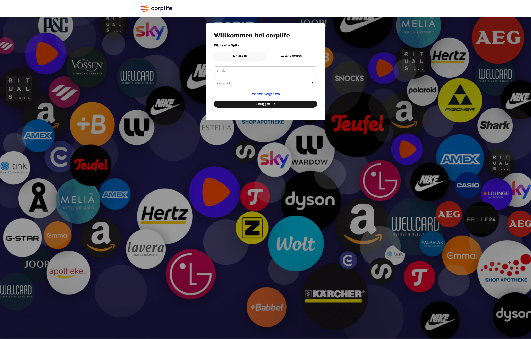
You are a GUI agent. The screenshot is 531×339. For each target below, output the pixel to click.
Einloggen (240, 55)
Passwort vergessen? (265, 94)
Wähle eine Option (227, 45)
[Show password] (312, 83)
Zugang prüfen (291, 55)
